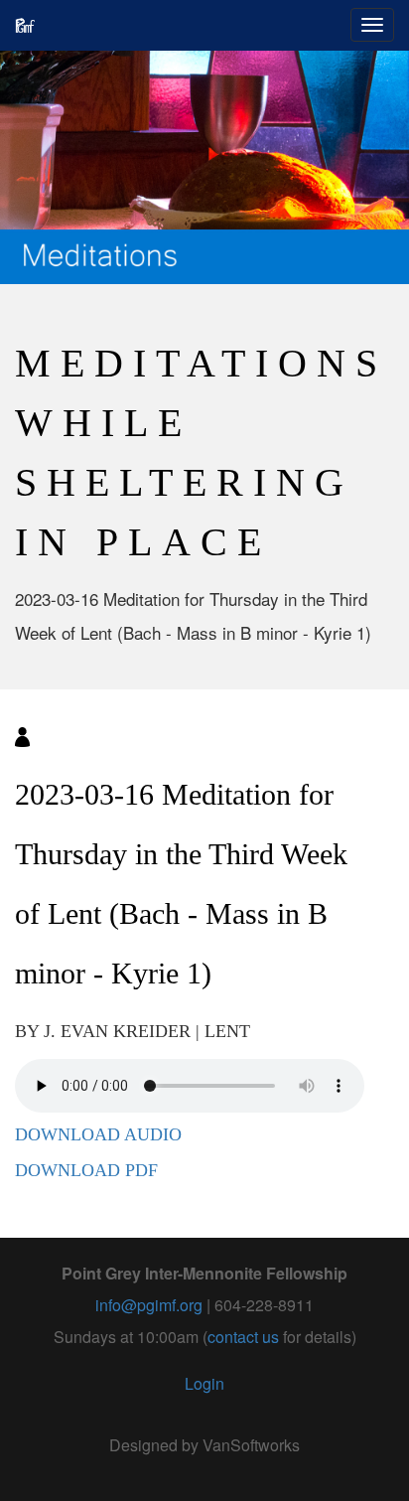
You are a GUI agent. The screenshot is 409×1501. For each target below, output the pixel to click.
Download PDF (86, 1170)
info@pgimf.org (149, 1304)
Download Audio (98, 1134)
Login (204, 1383)
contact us (243, 1336)
